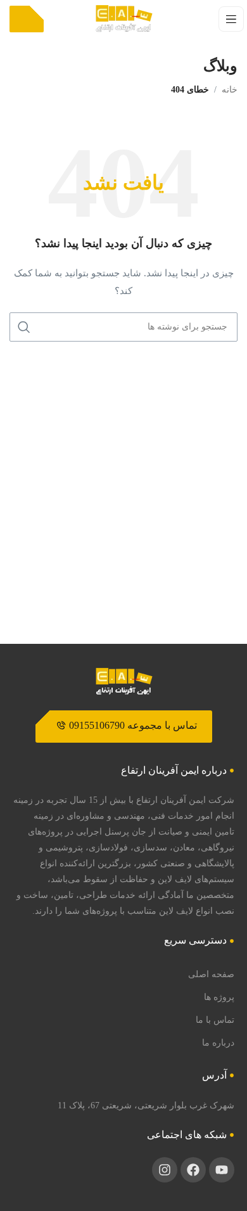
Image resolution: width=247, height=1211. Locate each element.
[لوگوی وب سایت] (124, 18)
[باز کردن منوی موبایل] (231, 19)
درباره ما (218, 1042)
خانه (230, 89)
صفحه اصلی (211, 974)
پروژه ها (219, 997)
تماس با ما (215, 1020)
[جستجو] (24, 327)
